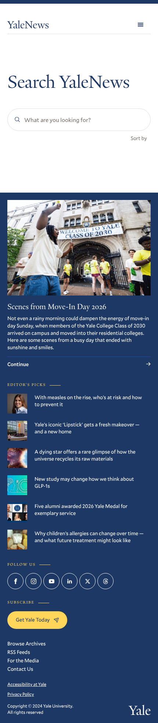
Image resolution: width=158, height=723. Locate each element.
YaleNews (28, 26)
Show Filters (26, 164)
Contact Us (20, 668)
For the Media (23, 660)
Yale (140, 712)
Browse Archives (26, 643)
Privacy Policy (20, 694)
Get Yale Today (33, 619)
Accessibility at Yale (26, 684)
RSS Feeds (18, 651)
